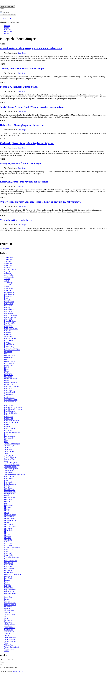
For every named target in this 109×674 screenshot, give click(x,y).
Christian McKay (10, 317)
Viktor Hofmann (9, 632)
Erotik (6, 359)
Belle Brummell (9, 294)
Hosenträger (8, 430)
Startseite (7, 26)
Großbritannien (9, 398)
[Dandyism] (4, 248)
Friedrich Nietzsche (10, 382)
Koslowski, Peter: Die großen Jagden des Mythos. (27, 143)
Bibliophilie (8, 300)
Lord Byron (8, 499)
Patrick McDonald (10, 561)
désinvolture (8, 336)
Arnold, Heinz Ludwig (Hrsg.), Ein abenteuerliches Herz (31, 48)
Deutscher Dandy (10, 338)
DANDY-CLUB (5, 18)
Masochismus (8, 524)
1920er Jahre (8, 258)
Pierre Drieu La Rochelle (12, 574)
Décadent (7, 332)
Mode (6, 532)
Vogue (6, 635)
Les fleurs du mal (10, 492)
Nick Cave (7, 543)
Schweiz (7, 601)
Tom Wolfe (8, 626)
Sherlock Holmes (10, 605)
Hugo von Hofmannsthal (12, 432)
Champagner (8, 313)
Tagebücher (8, 622)
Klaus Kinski (8, 478)
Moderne (7, 534)
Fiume (6, 369)
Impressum (8, 31)
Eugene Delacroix (10, 361)
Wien (6, 643)
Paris (6, 559)
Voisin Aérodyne (10, 637)
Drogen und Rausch (11, 348)
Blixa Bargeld (9, 302)
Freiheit (6, 380)
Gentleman (8, 390)
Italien (6, 442)
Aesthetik (7, 267)
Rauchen (7, 584)
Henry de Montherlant (11, 421)
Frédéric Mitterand (10, 379)
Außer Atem (8, 288)
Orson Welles (8, 553)
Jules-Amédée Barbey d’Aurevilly (15, 474)
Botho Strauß (8, 304)
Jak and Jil (7, 447)
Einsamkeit (8, 352)
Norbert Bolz (8, 549)
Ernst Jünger (22, 53)
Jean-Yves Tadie (9, 459)
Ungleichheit (8, 630)
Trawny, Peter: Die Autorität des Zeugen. (22, 68)
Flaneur (6, 371)
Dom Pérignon (9, 344)
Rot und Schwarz (10, 593)
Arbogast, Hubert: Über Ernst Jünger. (21, 163)
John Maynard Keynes (11, 465)
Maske (6, 522)
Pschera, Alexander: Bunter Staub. (19, 86)
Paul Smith (8, 566)
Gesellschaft (8, 394)
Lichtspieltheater (9, 493)
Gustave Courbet (10, 402)
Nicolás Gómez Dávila (12, 547)
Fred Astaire (8, 377)
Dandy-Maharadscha (11, 329)
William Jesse (8, 645)
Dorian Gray (8, 346)
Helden (6, 415)
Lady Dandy (8, 488)
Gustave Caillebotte (10, 400)
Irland (6, 440)
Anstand (7, 279)
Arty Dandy (8, 284)
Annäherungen (9, 277)
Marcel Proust (9, 517)
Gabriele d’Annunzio (11, 386)
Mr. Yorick (7, 538)
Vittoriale (7, 633)
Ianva (6, 434)
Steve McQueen (9, 614)
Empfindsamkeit (9, 355)
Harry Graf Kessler (10, 413)
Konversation (8, 482)
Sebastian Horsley (10, 603)
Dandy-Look (8, 327)
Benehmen (7, 296)
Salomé (6, 599)
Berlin (6, 298)
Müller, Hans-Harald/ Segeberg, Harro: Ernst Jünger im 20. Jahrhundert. (40, 201)
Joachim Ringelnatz (10, 463)
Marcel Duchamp (10, 515)
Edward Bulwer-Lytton (12, 350)
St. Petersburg (9, 610)
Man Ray (7, 511)
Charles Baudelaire (10, 315)
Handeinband (8, 405)
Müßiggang (8, 540)
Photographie (8, 572)
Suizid (6, 618)
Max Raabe (8, 528)
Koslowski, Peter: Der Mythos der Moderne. (24, 181)
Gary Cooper (8, 388)
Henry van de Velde (11, 422)
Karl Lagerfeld (9, 476)
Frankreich (7, 373)
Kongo (6, 480)
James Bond (8, 449)
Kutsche (7, 486)
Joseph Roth (8, 472)
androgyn (7, 273)
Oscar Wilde (8, 555)
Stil (5, 616)
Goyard (6, 396)
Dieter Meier (8, 340)
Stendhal (7, 612)
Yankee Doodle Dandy (12, 647)
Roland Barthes (9, 591)
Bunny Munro (9, 309)
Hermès (6, 424)
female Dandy (9, 363)
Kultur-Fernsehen (10, 484)
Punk (6, 582)
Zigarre (6, 651)
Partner (6, 33)
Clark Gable (8, 319)
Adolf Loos (8, 265)
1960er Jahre (8, 259)
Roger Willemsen (10, 589)
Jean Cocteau (8, 455)
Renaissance (8, 588)
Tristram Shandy (9, 628)
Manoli (6, 513)
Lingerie (7, 495)
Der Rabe (7, 334)
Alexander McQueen (11, 269)
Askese (6, 286)
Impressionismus (9, 436)
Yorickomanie (9, 649)
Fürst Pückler (8, 384)
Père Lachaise (9, 568)
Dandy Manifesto (10, 321)
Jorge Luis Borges (10, 467)
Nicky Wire (8, 545)
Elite (5, 354)
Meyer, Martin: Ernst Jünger (16, 220)
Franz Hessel (8, 375)
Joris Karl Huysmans (11, 469)
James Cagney (9, 451)
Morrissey (7, 536)
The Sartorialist (9, 624)
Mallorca (7, 509)
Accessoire (8, 263)
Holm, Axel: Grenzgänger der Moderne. (22, 125)
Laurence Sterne (9, 490)
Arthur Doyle (8, 283)
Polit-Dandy (8, 578)
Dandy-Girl (8, 325)
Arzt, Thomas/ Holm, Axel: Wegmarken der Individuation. (32, 106)
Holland (7, 426)
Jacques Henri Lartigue (12, 444)
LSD (6, 503)
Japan (6, 453)
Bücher (6, 28)
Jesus (6, 461)
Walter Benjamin (10, 639)
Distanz (6, 342)
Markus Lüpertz (9, 518)
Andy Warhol (8, 275)
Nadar (6, 541)
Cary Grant (8, 311)
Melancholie (8, 530)
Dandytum (7, 30)
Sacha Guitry (8, 597)
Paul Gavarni (8, 565)
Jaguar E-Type (9, 445)
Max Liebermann (10, 526)
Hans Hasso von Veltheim (13, 407)
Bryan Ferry (8, 306)
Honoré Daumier (10, 428)
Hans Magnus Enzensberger (13, 409)
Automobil (7, 290)
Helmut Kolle (8, 419)
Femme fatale (8, 365)
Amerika (7, 271)
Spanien (7, 608)
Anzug (6, 281)
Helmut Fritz (8, 417)
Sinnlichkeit (8, 607)
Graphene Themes (18, 671)
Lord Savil (7, 501)
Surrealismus (8, 620)
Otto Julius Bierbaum (11, 557)
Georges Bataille (9, 392)
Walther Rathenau (10, 641)
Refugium (7, 586)
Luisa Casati (8, 505)
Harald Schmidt (9, 411)
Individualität (8, 438)
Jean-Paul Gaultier (10, 457)
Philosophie (8, 570)
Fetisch (6, 367)
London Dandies (10, 497)
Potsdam (7, 580)
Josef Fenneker (9, 470)
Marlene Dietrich (10, 520)
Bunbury (7, 307)
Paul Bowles (8, 563)
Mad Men (7, 507)
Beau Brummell (9, 292)
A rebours (7, 261)
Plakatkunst (8, 576)
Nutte (6, 551)
